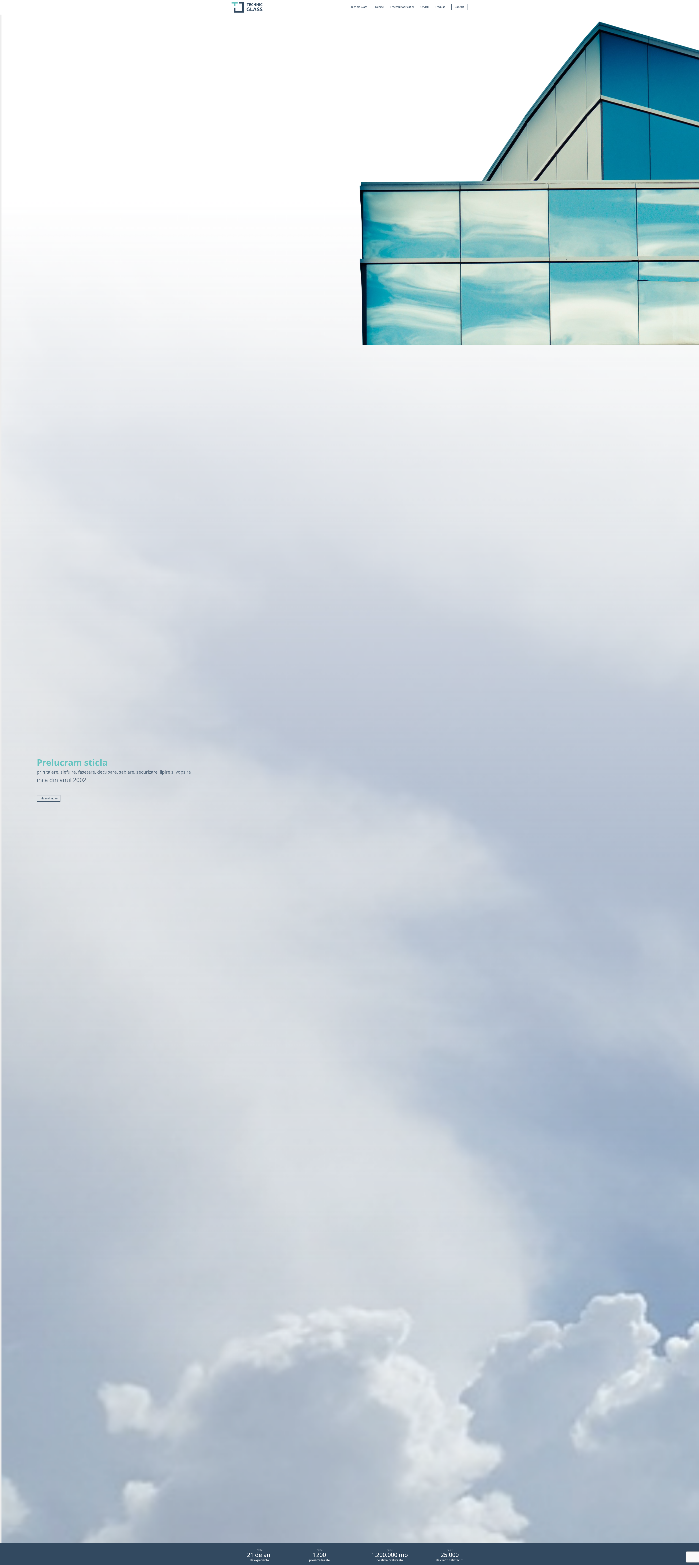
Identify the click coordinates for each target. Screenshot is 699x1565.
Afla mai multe (49, 798)
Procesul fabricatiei (402, 7)
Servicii (424, 7)
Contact (459, 7)
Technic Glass (359, 7)
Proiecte (379, 7)
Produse (440, 7)
